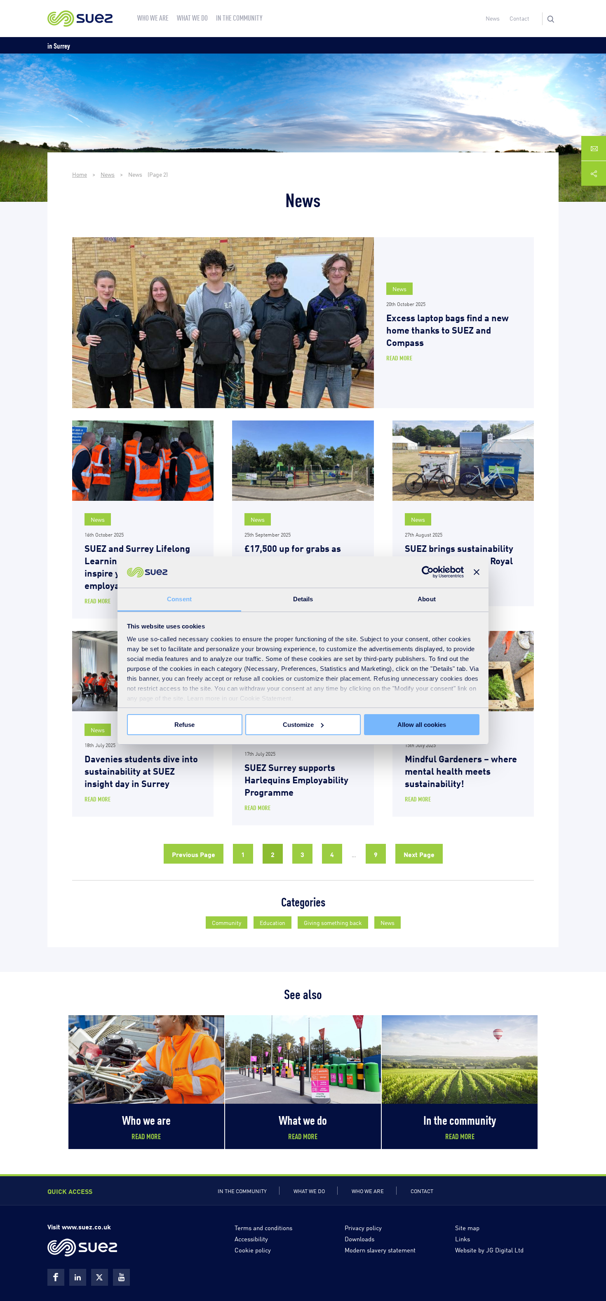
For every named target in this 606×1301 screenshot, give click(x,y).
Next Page (419, 853)
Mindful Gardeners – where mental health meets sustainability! (461, 770)
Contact (519, 18)
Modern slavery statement (380, 1249)
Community (226, 922)
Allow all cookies (421, 724)
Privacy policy (363, 1227)
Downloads (359, 1238)
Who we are (368, 1190)
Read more (399, 357)
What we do (309, 1190)
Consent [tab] (179, 599)
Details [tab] (303, 599)
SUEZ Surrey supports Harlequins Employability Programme (296, 779)
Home (79, 174)
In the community (242, 1190)
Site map (467, 1227)
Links (462, 1238)
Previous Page (193, 853)
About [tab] (427, 599)
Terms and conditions (263, 1227)
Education (272, 922)
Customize (298, 724)
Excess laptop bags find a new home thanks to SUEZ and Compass (447, 329)
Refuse (184, 724)
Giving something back (333, 922)
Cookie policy (253, 1249)
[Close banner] (476, 572)
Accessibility (251, 1238)
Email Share (593, 148)
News (493, 18)
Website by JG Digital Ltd (489, 1249)
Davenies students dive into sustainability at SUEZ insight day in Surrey (141, 770)
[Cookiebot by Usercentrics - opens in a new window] (428, 572)
